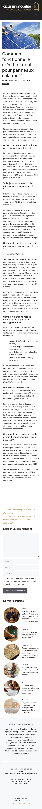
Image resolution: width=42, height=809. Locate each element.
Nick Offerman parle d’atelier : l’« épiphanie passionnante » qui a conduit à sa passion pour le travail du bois (30, 616)
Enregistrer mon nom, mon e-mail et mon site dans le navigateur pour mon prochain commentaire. (22, 581)
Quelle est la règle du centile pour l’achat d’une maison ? (29, 634)
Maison (5, 84)
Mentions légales (21, 803)
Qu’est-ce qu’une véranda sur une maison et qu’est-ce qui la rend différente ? (19, 519)
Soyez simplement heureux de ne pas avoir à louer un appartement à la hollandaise (29, 707)
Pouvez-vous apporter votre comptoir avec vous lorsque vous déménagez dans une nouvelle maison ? (30, 653)
